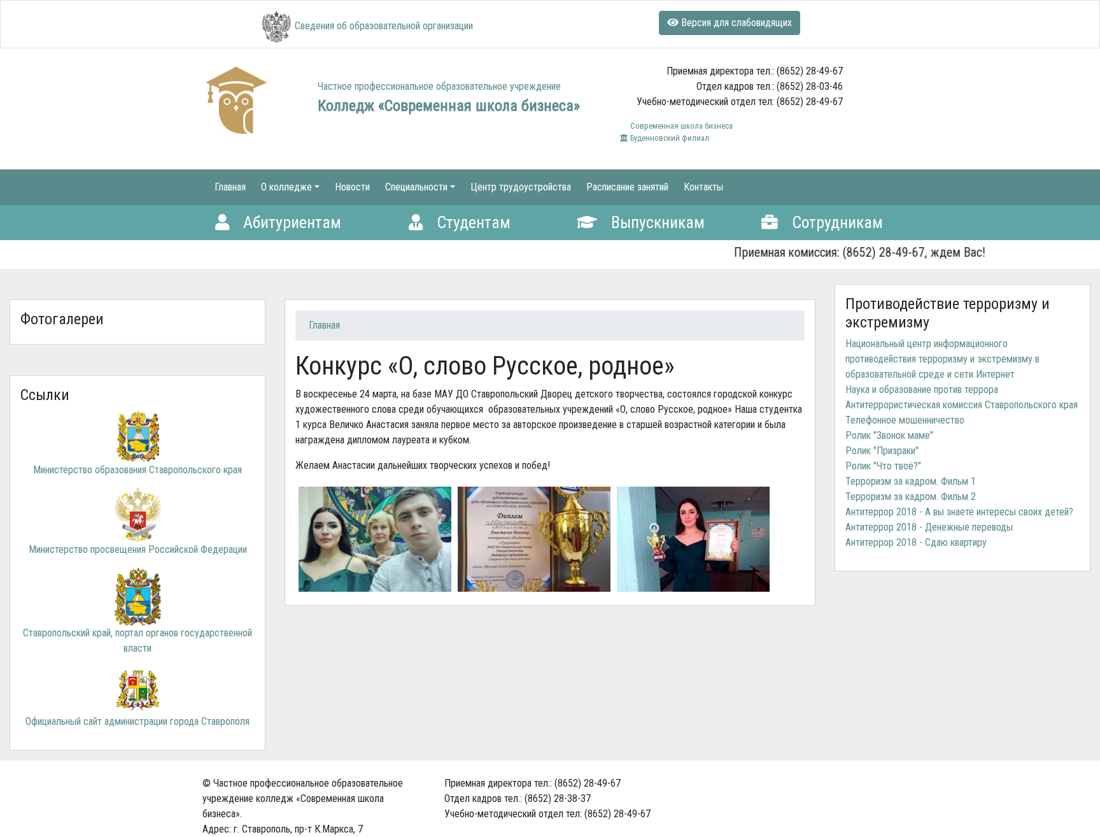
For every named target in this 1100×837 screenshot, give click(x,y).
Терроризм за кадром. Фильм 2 (910, 496)
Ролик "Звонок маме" (889, 435)
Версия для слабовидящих (735, 23)
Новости (352, 187)
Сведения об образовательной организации (384, 26)
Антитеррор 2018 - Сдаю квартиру (916, 542)
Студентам (472, 222)
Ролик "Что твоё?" (883, 466)
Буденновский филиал (668, 138)
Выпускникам (656, 222)
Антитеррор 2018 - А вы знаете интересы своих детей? (959, 512)
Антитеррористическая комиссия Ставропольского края (961, 405)
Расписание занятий (627, 187)
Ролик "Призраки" (882, 451)
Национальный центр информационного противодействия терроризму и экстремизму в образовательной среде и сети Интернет (942, 359)
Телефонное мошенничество (904, 420)
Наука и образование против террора (921, 389)
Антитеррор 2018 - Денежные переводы (929, 527)
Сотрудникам (835, 222)
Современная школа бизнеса (680, 126)
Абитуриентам (290, 222)
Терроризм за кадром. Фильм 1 (910, 481)
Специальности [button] (416, 187)
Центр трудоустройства (520, 187)
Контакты (703, 187)
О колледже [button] (286, 187)
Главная (230, 187)
